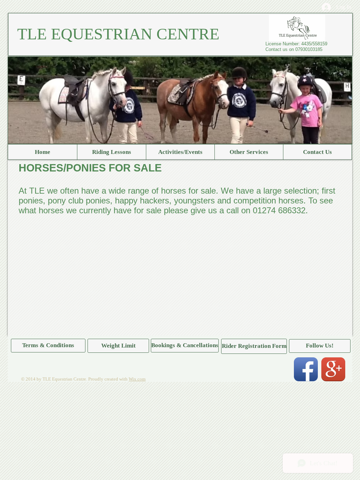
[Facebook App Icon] (306, 369)
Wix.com (137, 379)
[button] (320, 346)
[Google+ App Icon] (333, 369)
